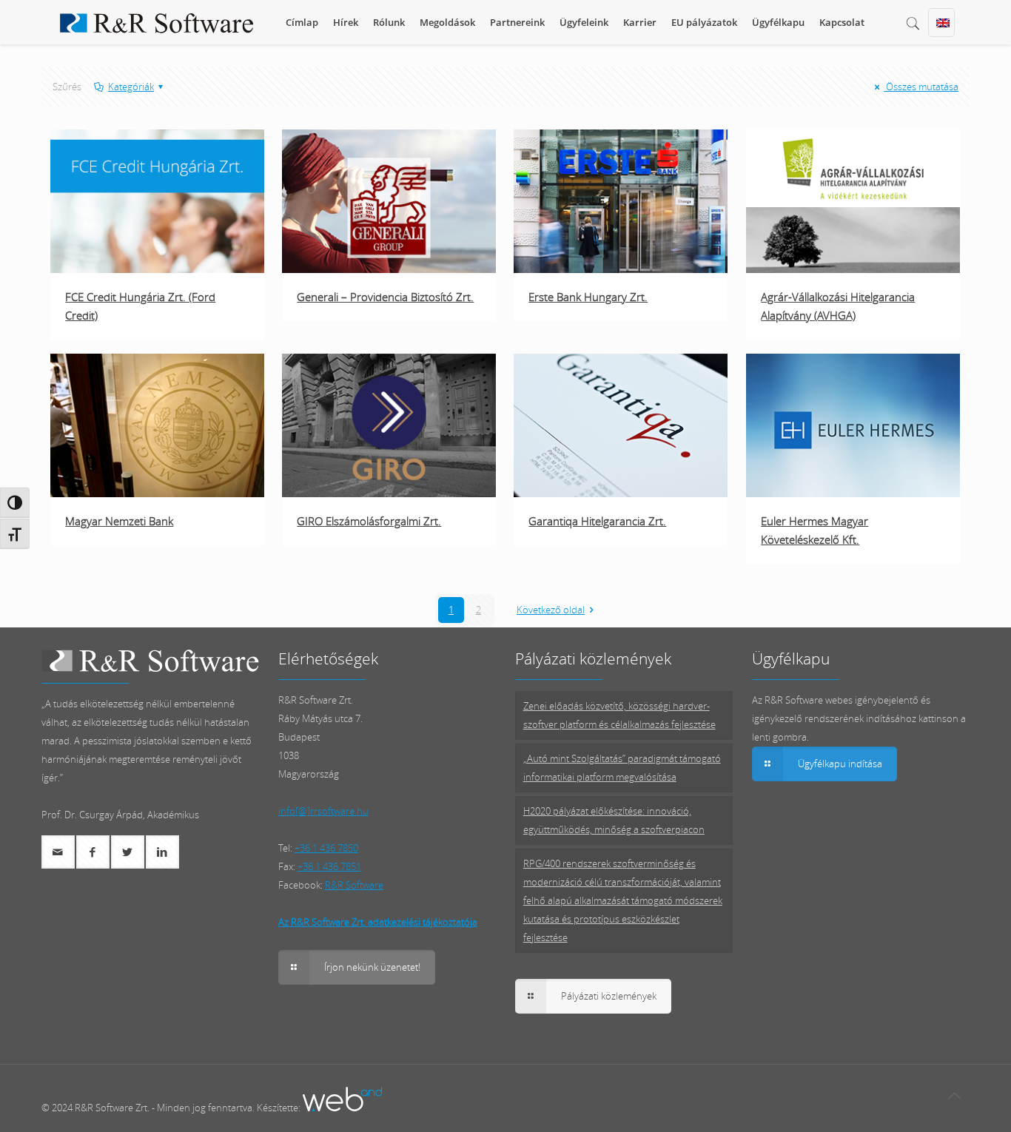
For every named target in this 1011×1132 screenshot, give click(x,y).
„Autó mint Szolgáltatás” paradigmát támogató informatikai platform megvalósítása (622, 768)
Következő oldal (551, 609)
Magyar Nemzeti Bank (119, 520)
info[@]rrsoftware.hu (323, 811)
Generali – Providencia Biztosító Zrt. (385, 296)
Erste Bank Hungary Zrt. (588, 296)
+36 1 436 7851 (329, 866)
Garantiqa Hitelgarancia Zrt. (597, 520)
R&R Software (354, 885)
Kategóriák (131, 86)
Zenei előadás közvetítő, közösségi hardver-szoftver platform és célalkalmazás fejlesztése (619, 715)
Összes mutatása (921, 86)
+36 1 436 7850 (326, 848)
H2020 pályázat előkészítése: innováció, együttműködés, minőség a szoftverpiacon (614, 820)
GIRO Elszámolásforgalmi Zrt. (369, 520)
